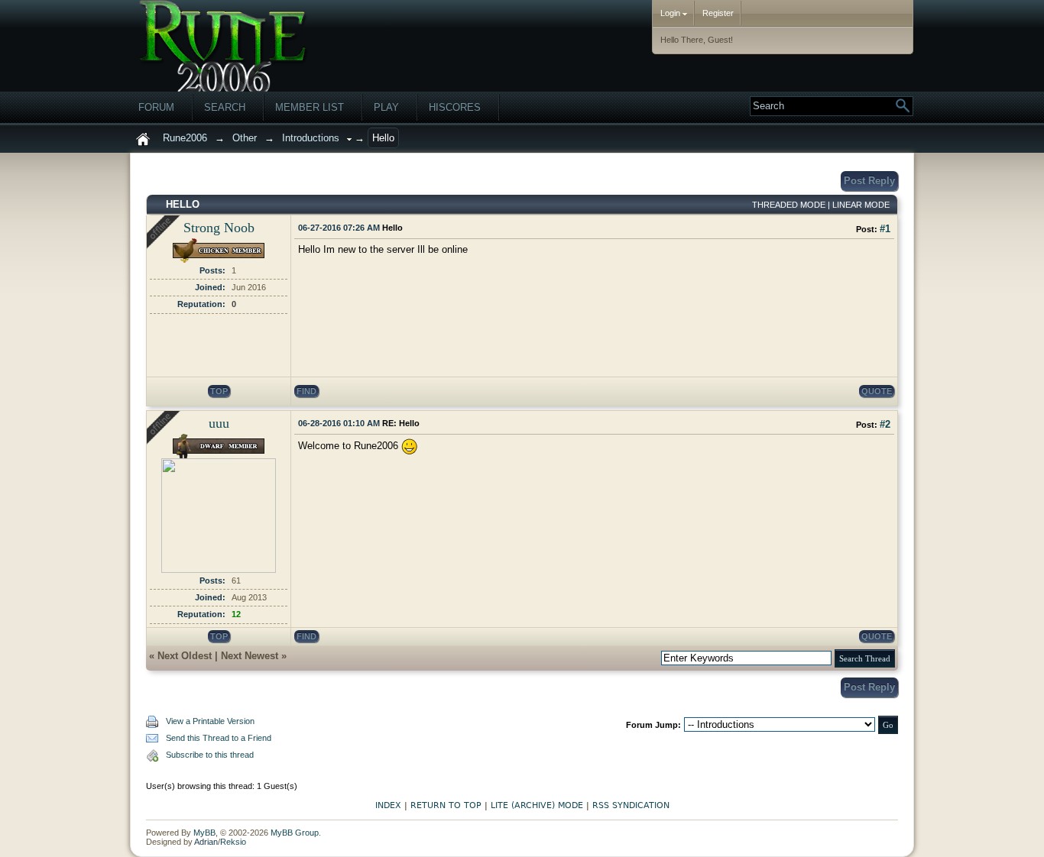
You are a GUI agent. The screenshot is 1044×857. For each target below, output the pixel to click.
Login (671, 13)
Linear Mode (861, 204)
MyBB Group (295, 832)
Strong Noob (219, 227)
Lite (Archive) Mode (537, 805)
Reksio (233, 841)
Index (388, 805)
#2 (885, 424)
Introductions (310, 138)
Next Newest (249, 655)
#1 (885, 228)
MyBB (204, 832)
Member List (309, 107)
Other (244, 138)
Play (386, 107)
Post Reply (869, 180)
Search (224, 107)
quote (876, 391)
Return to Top (445, 805)
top (219, 391)
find (306, 391)
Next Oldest (184, 655)
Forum (156, 107)
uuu (219, 423)
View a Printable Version (210, 721)
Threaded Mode (788, 204)
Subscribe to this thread (210, 754)
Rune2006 (185, 138)
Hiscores (455, 107)
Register (718, 13)
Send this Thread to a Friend (218, 737)
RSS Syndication (631, 805)
